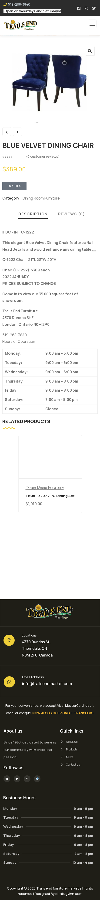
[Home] (50, 613)
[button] (89, 50)
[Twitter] (17, 778)
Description (33, 214)
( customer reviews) (43, 156)
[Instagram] (27, 778)
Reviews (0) (71, 214)
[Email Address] (9, 681)
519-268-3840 (19, 4)
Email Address (33, 677)
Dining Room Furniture (41, 198)
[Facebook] (6, 778)
